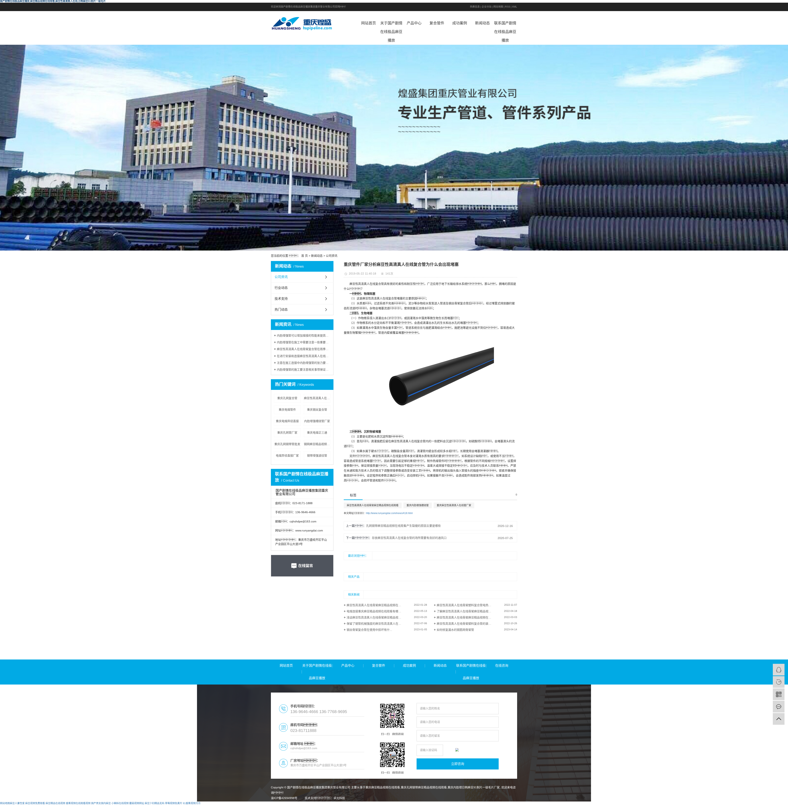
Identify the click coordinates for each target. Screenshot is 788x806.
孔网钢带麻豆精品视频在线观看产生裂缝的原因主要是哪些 (403, 525)
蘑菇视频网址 (136, 803)
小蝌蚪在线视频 (120, 803)
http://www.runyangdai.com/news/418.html (389, 513)
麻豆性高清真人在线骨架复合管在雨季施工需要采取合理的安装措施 (303, 349)
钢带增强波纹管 (317, 455)
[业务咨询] (779, 669)
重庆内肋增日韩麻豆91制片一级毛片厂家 (474, 787)
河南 (503, 803)
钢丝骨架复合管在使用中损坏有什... (369, 629)
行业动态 (281, 288)
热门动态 (281, 309)
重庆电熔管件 (287, 409)
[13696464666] (779, 682)
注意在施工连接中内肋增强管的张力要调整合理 (303, 362)
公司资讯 (331, 255)
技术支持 (281, 298)
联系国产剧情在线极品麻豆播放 (505, 31)
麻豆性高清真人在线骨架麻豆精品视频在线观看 (373, 505)
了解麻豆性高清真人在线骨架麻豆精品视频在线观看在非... (474, 611)
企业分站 (486, 6)
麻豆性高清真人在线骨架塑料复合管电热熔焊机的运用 (471, 605)
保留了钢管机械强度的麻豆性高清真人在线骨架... (378, 623)
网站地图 (498, 6)
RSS (507, 6)
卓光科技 (339, 798)
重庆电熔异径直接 (287, 421)
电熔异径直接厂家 (287, 455)
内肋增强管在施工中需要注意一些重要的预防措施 (303, 342)
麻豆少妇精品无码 (154, 803)
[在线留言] (779, 706)
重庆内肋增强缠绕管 (418, 505)
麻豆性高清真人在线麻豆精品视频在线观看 (317, 398)
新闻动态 (482, 23)
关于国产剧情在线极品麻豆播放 (391, 31)
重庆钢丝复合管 (317, 409)
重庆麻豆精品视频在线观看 (382, 787)
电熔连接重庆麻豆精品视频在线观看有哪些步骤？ (384, 611)
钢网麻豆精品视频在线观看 (317, 444)
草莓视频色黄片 (173, 803)
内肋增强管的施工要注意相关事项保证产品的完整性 (303, 369)
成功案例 (459, 23)
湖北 (484, 803)
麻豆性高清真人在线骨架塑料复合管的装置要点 (467, 623)
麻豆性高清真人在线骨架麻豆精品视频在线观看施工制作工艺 (475, 617)
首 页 (304, 255)
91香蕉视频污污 (191, 803)
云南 (464, 803)
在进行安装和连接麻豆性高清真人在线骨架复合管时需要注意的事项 (303, 356)
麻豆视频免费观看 (35, 803)
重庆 (444, 803)
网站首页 (368, 23)
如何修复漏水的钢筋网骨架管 (455, 629)
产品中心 (414, 23)
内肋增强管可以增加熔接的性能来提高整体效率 (303, 335)
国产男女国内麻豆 (101, 803)
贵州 (457, 803)
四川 (451, 803)
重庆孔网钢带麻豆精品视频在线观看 (424, 787)
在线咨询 (501, 665)
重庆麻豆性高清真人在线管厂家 (454, 505)
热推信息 (475, 6)
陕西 (497, 803)
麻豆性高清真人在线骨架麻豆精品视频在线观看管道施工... (384, 605)
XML (514, 6)
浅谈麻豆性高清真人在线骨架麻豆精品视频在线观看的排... (384, 617)
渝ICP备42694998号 (284, 798)
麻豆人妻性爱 (17, 803)
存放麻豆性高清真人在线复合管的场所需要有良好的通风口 (409, 537)
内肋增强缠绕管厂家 (317, 421)
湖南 (477, 803)
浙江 (471, 803)
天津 (490, 803)
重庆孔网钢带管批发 (287, 444)
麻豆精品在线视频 (55, 803)
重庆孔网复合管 (287, 398)
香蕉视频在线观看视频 (78, 803)
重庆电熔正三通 (317, 432)
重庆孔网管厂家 (287, 432)
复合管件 (437, 23)
